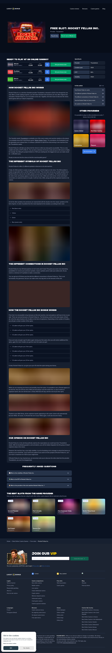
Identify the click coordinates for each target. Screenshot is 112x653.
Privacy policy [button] (10, 585)
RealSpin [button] (17, 71)
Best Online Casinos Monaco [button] (89, 629)
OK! (11, 648)
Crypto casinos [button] (36, 593)
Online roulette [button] (60, 612)
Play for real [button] (67, 35)
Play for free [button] (54, 36)
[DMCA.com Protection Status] (93, 575)
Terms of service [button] (11, 583)
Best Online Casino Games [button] (20, 541)
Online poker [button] (60, 615)
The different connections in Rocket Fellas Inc (86, 97)
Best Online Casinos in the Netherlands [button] (92, 619)
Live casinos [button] (35, 588)
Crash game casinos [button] (37, 601)
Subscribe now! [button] (78, 558)
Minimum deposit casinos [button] (38, 596)
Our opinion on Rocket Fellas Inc (83, 103)
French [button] (8, 610)
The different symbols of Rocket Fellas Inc (86, 93)
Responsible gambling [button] (12, 588)
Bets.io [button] (16, 78)
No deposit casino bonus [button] (38, 615)
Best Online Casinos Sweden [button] (89, 622)
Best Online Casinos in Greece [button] (90, 617)
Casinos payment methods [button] (39, 603)
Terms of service (46, 566)
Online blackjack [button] (61, 610)
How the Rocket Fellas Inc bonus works (85, 100)
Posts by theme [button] (86, 585)
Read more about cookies (9, 643)
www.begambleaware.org (69, 642)
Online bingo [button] (60, 617)
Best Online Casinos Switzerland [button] (90, 624)
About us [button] (9, 590)
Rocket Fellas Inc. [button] (43, 541)
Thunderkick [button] (59, 31)
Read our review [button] (18, 65)
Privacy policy (36, 566)
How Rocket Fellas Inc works (82, 90)
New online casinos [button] (37, 583)
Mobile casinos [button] (36, 585)
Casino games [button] (60, 585)
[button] (13, 9)
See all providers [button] (88, 151)
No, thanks (26, 648)
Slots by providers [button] (61, 583)
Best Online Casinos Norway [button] (89, 627)
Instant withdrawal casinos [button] (38, 590)
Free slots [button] (33, 541)
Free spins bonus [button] (36, 617)
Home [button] (8, 541)
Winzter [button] (16, 63)
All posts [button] (84, 583)
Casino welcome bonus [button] (38, 610)
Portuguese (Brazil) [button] (12, 612)
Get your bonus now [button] (60, 64)
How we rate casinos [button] (12, 593)
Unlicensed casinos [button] (37, 598)
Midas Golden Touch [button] (41, 140)
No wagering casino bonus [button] (39, 612)
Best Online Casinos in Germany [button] (90, 610)
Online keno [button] (60, 620)
